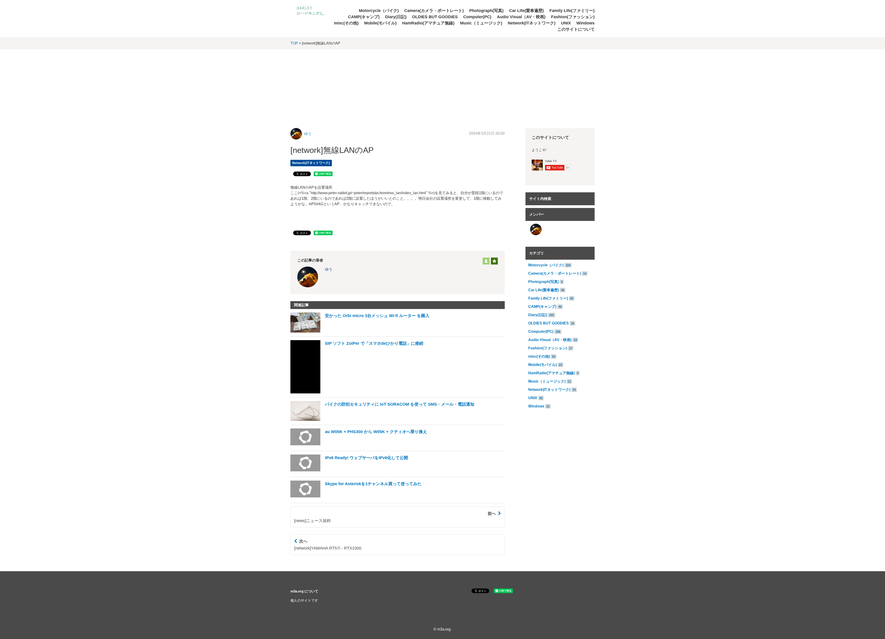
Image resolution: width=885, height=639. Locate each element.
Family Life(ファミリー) (572, 10)
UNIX (566, 23)
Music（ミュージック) (481, 23)
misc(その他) (346, 23)
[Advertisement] (442, 84)
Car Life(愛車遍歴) (526, 10)
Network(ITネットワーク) (531, 23)
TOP (294, 43)
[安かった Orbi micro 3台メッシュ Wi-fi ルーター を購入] (359, 331)
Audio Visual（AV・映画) (521, 17)
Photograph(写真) (486, 10)
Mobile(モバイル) (380, 23)
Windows (585, 23)
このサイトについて (576, 29)
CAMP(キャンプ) (364, 17)
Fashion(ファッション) (573, 17)
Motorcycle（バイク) (379, 10)
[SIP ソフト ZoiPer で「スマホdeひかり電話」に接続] (356, 392)
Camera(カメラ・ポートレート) (434, 10)
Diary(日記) (396, 17)
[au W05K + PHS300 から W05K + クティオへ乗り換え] (358, 446)
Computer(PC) (477, 17)
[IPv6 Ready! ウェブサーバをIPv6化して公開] (349, 472)
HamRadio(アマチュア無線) (428, 23)
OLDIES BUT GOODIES (435, 17)
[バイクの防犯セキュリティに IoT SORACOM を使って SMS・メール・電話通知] (382, 420)
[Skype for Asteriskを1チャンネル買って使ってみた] (356, 498)
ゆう (308, 134)
